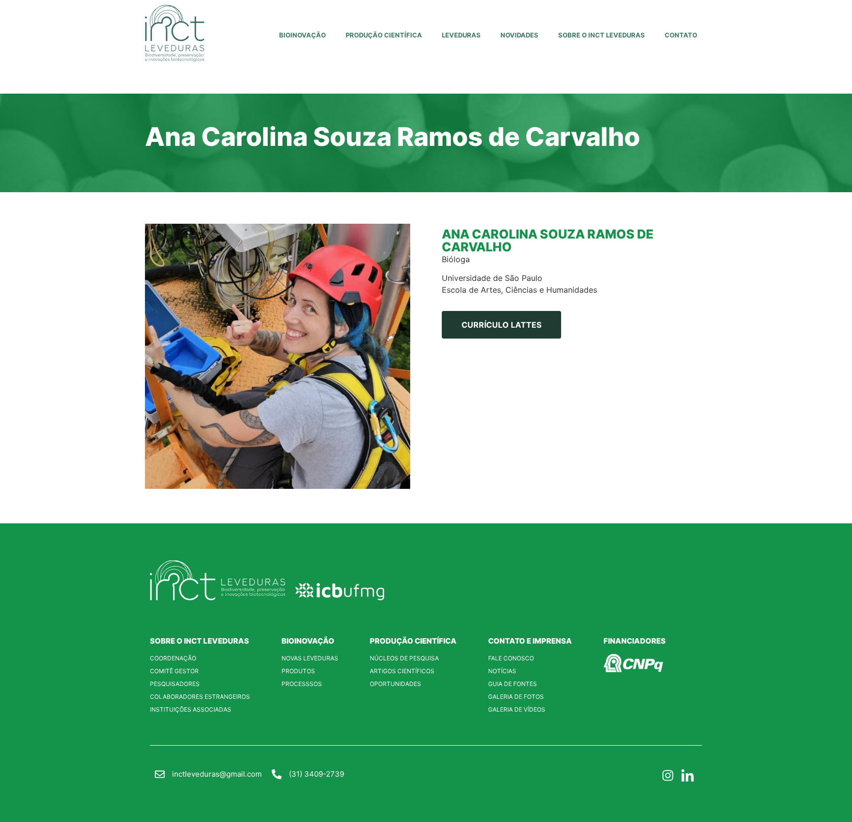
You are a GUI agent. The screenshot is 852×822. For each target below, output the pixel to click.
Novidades (519, 35)
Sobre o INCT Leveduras (601, 35)
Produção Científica (384, 35)
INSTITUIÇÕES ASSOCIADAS (190, 709)
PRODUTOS (298, 671)
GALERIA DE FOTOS (516, 696)
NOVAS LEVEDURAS (310, 658)
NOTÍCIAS (502, 671)
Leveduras (461, 35)
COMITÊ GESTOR (174, 671)
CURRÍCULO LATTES (501, 325)
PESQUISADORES (175, 683)
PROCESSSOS (302, 683)
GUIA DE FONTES (512, 683)
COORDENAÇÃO (173, 658)
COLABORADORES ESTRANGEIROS (200, 696)
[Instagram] (667, 776)
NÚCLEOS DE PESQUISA (404, 658)
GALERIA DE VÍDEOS (516, 709)
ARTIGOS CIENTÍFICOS (402, 671)
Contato (681, 35)
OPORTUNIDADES (395, 683)
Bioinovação (302, 35)
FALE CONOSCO (511, 658)
